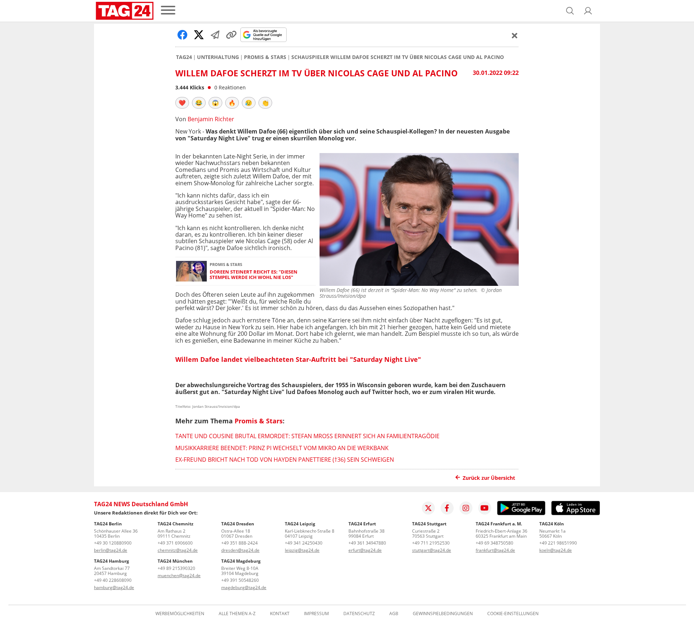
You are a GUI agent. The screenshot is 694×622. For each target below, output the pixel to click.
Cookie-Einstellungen (513, 613)
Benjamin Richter (211, 119)
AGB (393, 613)
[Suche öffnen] (570, 11)
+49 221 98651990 (558, 543)
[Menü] (168, 10)
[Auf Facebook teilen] (182, 34)
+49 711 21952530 (431, 543)
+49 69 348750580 (494, 543)
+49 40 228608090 (113, 580)
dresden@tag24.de (240, 550)
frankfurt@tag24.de (495, 550)
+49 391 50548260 (240, 580)
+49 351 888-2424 (239, 543)
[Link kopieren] (231, 34)
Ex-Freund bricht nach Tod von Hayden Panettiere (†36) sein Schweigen (284, 460)
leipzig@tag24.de (302, 550)
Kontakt (280, 613)
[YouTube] (484, 508)
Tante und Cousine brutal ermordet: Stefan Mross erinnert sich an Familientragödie (307, 436)
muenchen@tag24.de (179, 575)
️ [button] (182, 103)
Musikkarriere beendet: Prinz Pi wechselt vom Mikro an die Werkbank (282, 448)
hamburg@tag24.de (114, 587)
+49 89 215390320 (176, 568)
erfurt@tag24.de (365, 550)
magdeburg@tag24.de (243, 587)
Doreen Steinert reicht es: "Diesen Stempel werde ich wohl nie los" (253, 274)
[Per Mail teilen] (215, 34)
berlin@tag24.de (110, 550)
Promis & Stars (265, 57)
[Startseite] (125, 11)
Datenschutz (359, 613)
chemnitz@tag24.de (178, 550)
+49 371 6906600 (175, 543)
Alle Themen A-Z (237, 613)
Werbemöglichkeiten (179, 613)
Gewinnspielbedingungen (443, 613)
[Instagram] (465, 508)
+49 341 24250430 (303, 543)
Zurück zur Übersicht (489, 477)
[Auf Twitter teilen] (199, 34)
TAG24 (184, 57)
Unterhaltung (218, 57)
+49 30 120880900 (113, 543)
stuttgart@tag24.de (431, 550)
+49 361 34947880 (367, 543)
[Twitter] (428, 508)
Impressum (316, 613)
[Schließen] (515, 35)
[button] (588, 11)
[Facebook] (447, 508)
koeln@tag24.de (555, 550)
